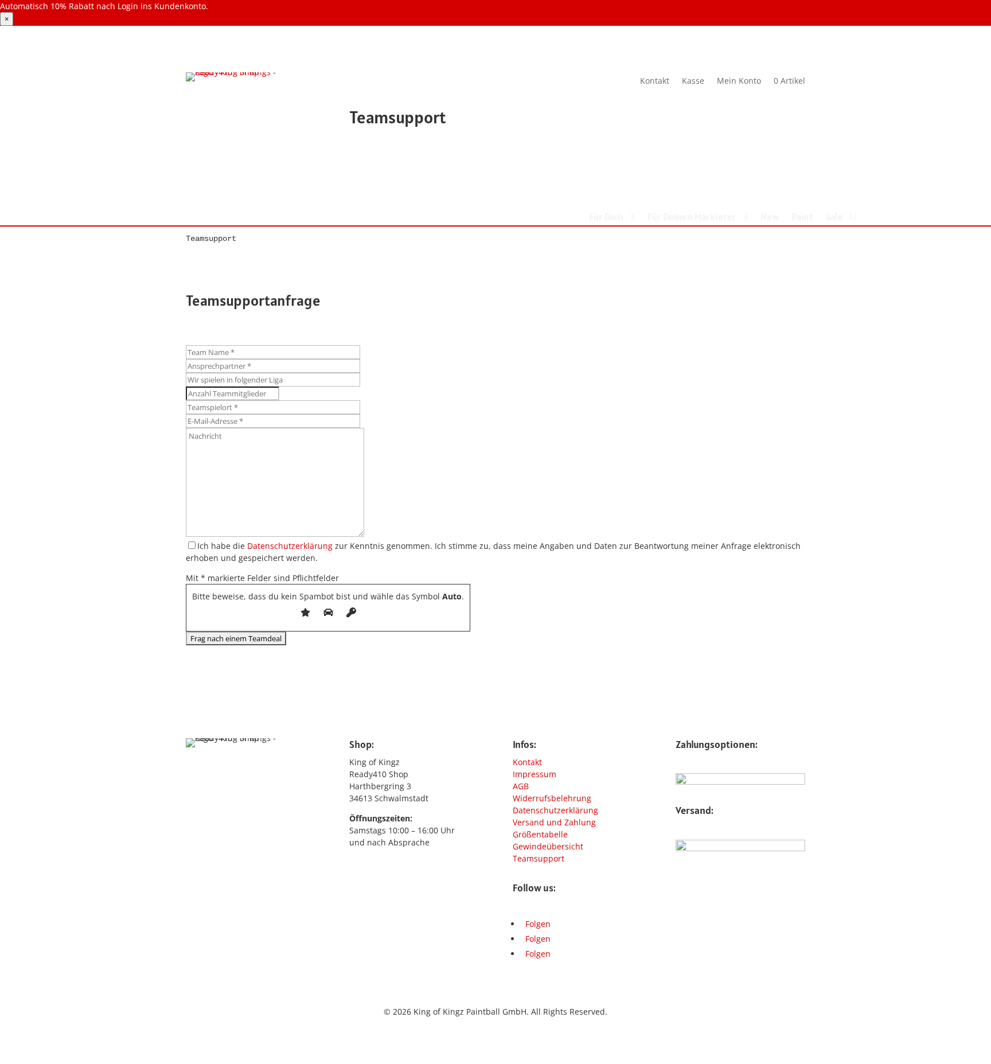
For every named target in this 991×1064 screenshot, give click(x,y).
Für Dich (606, 218)
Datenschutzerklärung (290, 545)
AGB (521, 786)
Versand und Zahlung (554, 822)
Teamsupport (538, 858)
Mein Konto (739, 80)
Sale (834, 218)
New (769, 218)
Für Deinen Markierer (691, 218)
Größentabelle (540, 834)
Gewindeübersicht (548, 846)
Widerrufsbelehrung (552, 798)
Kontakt (654, 80)
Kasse (693, 80)
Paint (802, 218)
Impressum (534, 774)
